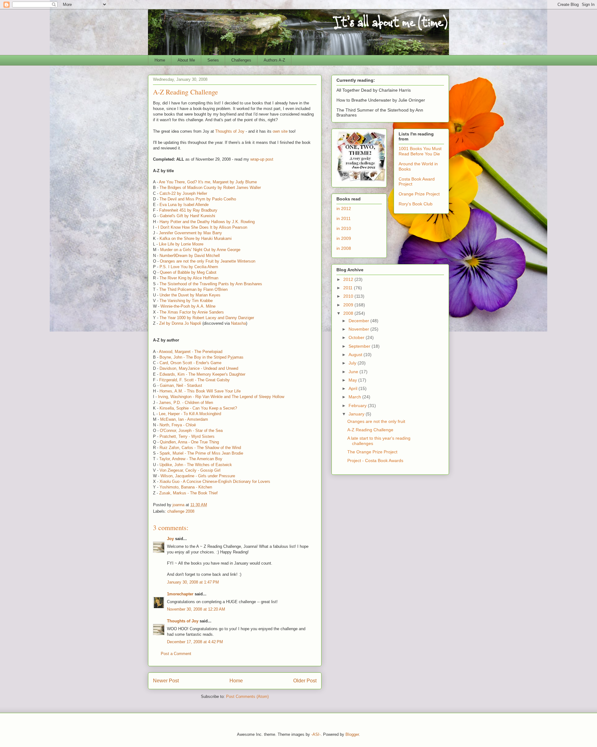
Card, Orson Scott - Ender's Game (190, 362)
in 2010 (343, 228)
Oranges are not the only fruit (376, 421)
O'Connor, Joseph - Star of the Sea (191, 430)
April (354, 388)
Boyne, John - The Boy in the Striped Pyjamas (201, 357)
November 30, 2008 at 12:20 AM (196, 609)
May (353, 380)
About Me (186, 60)
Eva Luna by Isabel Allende (184, 204)
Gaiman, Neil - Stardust (181, 385)
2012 (348, 279)
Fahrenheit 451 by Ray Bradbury (188, 210)
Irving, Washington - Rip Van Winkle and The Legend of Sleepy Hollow (221, 396)
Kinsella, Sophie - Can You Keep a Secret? (198, 408)
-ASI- (316, 734)
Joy (170, 538)
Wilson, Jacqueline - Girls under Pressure (197, 476)
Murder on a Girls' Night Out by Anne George (200, 249)
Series (213, 60)
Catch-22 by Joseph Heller (183, 193)
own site (281, 131)
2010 (348, 296)
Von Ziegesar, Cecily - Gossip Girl (190, 470)
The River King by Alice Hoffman (189, 278)
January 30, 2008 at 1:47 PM (193, 582)
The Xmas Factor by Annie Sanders (192, 312)
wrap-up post (261, 159)
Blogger (352, 734)
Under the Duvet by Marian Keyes (190, 295)
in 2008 (343, 248)
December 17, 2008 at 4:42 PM (195, 641)
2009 (348, 304)
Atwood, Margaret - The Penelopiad (190, 351)
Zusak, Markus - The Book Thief (188, 493)
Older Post (305, 680)
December (359, 320)
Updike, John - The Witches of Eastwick (196, 464)
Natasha (238, 323)
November (359, 329)
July (353, 362)
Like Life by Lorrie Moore (181, 244)
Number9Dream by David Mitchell (190, 255)
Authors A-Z (274, 60)
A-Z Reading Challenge (370, 429)
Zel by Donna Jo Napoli (180, 323)
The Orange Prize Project (372, 451)
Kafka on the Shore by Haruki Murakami (196, 238)
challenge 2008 (180, 511)
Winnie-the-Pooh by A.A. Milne (187, 306)
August (356, 354)
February (358, 405)
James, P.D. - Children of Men (186, 402)
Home (160, 60)
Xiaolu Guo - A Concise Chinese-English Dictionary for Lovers (215, 481)
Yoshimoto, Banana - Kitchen (186, 487)
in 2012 (343, 208)
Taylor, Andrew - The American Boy (190, 458)
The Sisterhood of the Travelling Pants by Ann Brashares (211, 284)
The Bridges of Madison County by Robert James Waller (210, 187)
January (357, 413)
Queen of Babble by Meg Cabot (188, 272)
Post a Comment (176, 653)
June (354, 371)
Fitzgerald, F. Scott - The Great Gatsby (194, 380)
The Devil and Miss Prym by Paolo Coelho (198, 199)
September (360, 346)
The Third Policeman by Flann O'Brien (193, 289)
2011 (348, 287)
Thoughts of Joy (230, 131)
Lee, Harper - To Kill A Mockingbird (190, 413)
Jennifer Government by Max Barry (190, 233)
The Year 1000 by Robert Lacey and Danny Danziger (207, 317)
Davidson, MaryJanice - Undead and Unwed (199, 368)
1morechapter (180, 594)
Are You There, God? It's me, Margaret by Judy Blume (208, 182)
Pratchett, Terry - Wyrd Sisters (187, 436)
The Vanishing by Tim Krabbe (186, 300)
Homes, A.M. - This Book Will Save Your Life (200, 391)
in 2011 (343, 218)
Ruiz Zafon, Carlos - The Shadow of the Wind (200, 447)
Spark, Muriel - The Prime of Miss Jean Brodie (201, 453)
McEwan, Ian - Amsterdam (184, 419)
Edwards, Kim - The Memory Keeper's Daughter (202, 374)
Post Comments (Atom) (247, 696)
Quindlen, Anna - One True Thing (189, 442)
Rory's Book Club (416, 203)
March (355, 396)
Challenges (241, 60)
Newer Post (166, 680)
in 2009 (343, 238)
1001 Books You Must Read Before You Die (420, 151)
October (357, 337)
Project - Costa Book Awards (375, 460)
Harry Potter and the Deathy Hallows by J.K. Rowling (207, 221)
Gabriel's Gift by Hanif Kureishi (187, 215)
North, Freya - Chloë (178, 425)
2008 (348, 313)
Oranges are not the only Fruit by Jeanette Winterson (207, 261)
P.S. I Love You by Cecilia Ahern (189, 266)
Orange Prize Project (419, 193)
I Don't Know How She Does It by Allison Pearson (202, 227)
